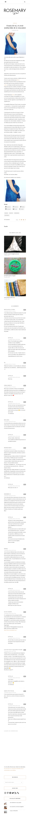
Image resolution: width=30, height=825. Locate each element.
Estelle (6, 226)
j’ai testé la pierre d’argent (10, 275)
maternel (7, 215)
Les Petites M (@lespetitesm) (13, 649)
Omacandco (8, 385)
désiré (18, 80)
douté (13, 94)
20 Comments (7, 219)
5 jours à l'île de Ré (14, 810)
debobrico (7, 494)
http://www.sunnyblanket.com (10, 630)
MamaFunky (8, 447)
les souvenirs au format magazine (17, 806)
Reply (25, 309)
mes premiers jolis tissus (9, 297)
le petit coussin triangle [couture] (11, 253)
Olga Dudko (8, 611)
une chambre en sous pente (15, 802)
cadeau (5, 85)
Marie (6, 548)
